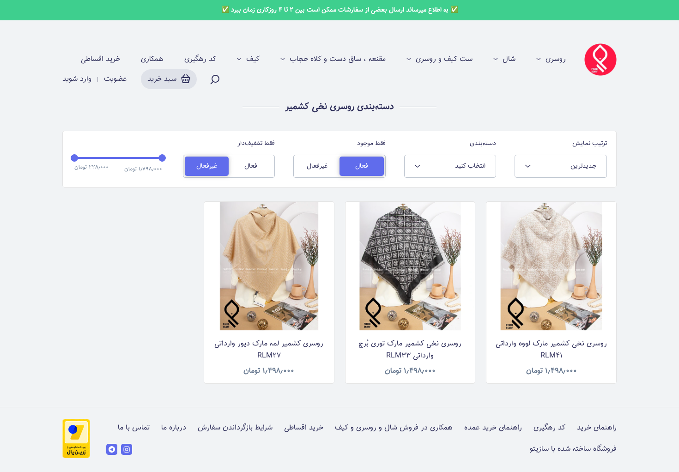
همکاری (152, 59)
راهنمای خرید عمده (493, 428)
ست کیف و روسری (444, 59)
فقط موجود (371, 143)
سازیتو (539, 449)
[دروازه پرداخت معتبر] (76, 456)
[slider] (74, 158)
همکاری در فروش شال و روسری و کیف (394, 428)
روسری (556, 59)
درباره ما (173, 428)
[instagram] (126, 449)
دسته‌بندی (483, 143)
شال (509, 59)
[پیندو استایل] (600, 59)
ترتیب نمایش (589, 143)
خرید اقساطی (100, 59)
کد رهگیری (200, 59)
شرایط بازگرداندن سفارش (235, 428)
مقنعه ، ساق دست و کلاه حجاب (338, 59)
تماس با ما (134, 428)
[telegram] (111, 449)
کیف (253, 59)
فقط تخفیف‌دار (256, 143)
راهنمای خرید (597, 428)
